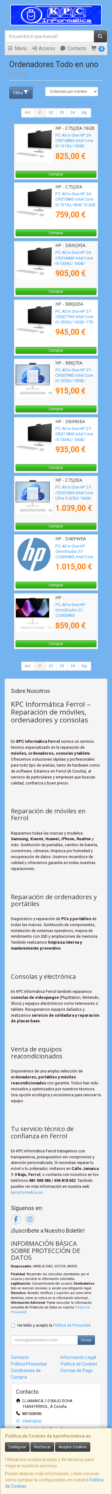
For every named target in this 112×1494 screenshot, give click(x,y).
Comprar (56, 174)
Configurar (17, 1447)
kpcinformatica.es (27, 1192)
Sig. (85, 112)
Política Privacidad (29, 1363)
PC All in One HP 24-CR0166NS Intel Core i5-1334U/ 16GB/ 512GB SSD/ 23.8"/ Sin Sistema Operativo (75, 263)
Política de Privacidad (72, 1325)
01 (40, 112)
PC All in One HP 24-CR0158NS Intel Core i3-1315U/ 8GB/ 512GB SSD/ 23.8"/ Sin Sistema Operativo (75, 204)
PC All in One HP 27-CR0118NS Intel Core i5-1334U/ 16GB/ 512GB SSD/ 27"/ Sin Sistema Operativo (74, 439)
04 (73, 112)
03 (62, 112)
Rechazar (42, 1447)
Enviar (86, 1340)
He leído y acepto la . (54, 1325)
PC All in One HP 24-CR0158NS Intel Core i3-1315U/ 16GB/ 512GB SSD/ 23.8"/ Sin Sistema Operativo (75, 146)
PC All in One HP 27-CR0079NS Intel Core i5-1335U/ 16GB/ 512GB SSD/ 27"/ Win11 (74, 381)
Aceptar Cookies (72, 1447)
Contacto (76, 48)
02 (51, 112)
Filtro (18, 92)
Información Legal (78, 1357)
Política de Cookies (79, 1363)
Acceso (46, 48)
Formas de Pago (77, 1370)
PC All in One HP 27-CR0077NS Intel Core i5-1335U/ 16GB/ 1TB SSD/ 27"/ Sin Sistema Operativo (75, 322)
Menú (20, 48)
